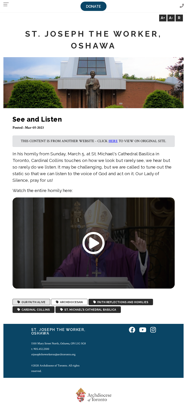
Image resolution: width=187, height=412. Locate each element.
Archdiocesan (71, 302)
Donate (93, 6)
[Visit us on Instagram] (153, 330)
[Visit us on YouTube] (142, 330)
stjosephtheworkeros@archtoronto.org (53, 354)
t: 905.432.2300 (40, 349)
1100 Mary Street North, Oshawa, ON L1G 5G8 (58, 343)
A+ (163, 18)
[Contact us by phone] (182, 6)
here (113, 141)
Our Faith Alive (32, 302)
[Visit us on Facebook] (132, 330)
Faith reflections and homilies (122, 302)
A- (171, 18)
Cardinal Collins (35, 309)
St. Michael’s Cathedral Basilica (89, 309)
